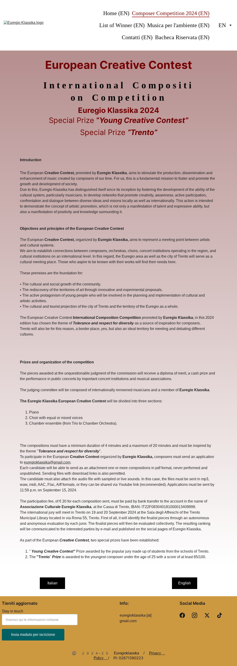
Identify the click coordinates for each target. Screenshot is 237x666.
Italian (52, 583)
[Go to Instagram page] (194, 615)
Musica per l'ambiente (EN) (178, 25)
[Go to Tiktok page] (219, 615)
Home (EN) (116, 13)
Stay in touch (12, 611)
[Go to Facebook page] (182, 615)
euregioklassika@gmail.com (47, 462)
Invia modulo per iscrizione (33, 635)
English (184, 583)
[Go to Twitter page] (207, 615)
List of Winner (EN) (122, 25)
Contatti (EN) (137, 37)
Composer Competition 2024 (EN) (170, 13)
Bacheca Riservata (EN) (182, 37)
